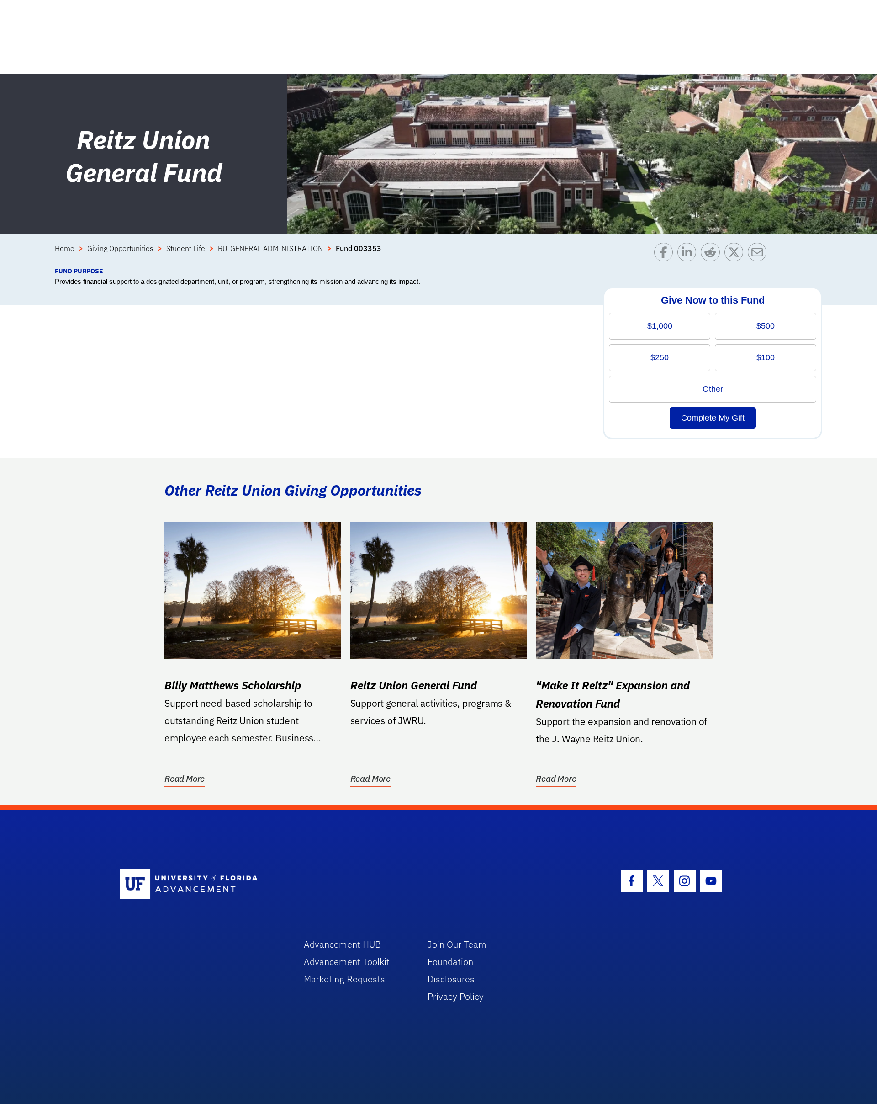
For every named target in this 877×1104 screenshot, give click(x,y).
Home (64, 248)
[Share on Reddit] (712, 254)
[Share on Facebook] (665, 254)
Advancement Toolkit (347, 961)
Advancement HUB (342, 944)
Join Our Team (457, 944)
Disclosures (451, 979)
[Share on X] (736, 254)
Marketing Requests (344, 979)
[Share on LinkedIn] (689, 254)
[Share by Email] (759, 254)
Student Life (185, 248)
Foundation (450, 961)
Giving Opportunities (120, 248)
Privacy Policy (456, 996)
